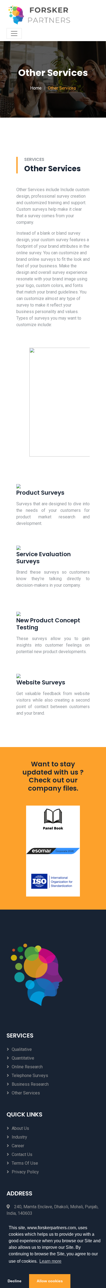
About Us (20, 1128)
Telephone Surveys (30, 1075)
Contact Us (22, 1154)
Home (36, 88)
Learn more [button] (50, 1261)
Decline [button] (14, 1281)
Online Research (27, 1066)
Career (18, 1145)
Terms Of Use (25, 1163)
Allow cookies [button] (50, 1281)
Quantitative (23, 1058)
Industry (19, 1137)
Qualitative (22, 1049)
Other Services (26, 1093)
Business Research (30, 1084)
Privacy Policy (25, 1171)
